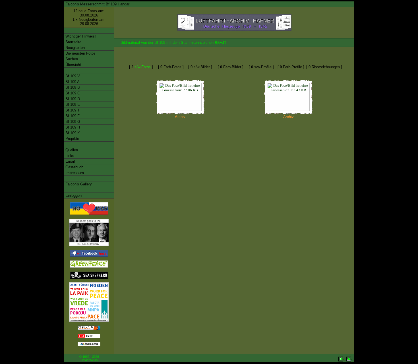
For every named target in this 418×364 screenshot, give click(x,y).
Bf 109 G (72, 121)
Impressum (74, 173)
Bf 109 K (72, 133)
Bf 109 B (72, 87)
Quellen (71, 150)
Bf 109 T (72, 110)
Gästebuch (73, 167)
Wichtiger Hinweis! (80, 36)
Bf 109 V (72, 76)
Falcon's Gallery (78, 184)
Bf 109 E (72, 104)
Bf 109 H (72, 127)
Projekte (71, 138)
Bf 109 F (72, 116)
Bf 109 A (72, 82)
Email (69, 161)
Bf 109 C (72, 93)
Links (69, 156)
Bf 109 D (72, 99)
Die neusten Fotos (80, 53)
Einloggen (73, 195)
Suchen (71, 59)
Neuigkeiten (74, 48)
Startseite (72, 42)
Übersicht (72, 65)
